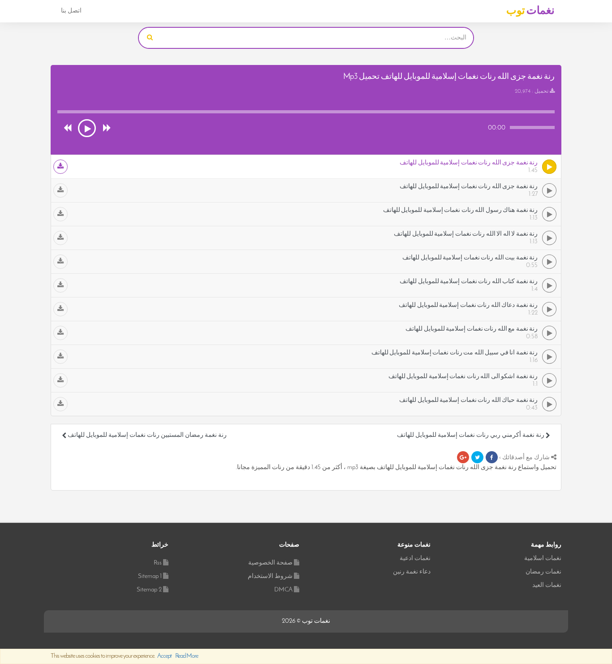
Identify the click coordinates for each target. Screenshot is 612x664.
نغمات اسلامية (542, 558)
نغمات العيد (546, 585)
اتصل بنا (71, 11)
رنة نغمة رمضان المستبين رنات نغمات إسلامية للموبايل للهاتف (146, 435)
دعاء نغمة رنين (412, 572)
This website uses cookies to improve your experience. (124, 656)
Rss (158, 563)
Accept (164, 656)
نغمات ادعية (415, 558)
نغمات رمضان (543, 572)
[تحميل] (60, 167)
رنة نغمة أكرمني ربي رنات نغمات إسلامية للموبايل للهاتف (471, 435)
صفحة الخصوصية (270, 563)
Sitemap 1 (150, 576)
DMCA (283, 589)
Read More (186, 656)
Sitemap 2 (149, 589)
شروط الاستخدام (270, 576)
